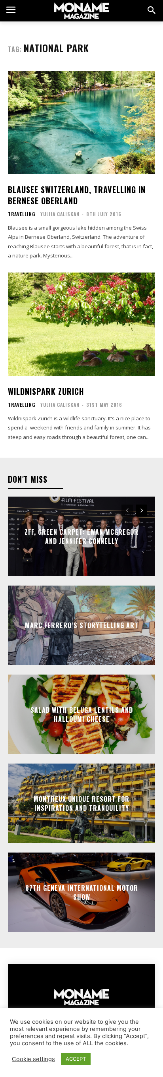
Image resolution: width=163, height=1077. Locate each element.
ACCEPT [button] (76, 1059)
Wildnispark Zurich (46, 391)
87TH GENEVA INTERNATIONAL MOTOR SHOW (81, 892)
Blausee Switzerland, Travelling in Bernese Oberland (77, 195)
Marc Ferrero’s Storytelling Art (81, 625)
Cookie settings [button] (33, 1059)
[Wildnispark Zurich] (81, 324)
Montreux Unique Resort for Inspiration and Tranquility (81, 803)
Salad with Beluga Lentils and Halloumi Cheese (81, 714)
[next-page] (141, 510)
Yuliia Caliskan (60, 214)
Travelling (21, 214)
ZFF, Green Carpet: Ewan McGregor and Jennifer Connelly (81, 536)
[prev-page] (127, 510)
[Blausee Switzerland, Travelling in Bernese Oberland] (81, 122)
